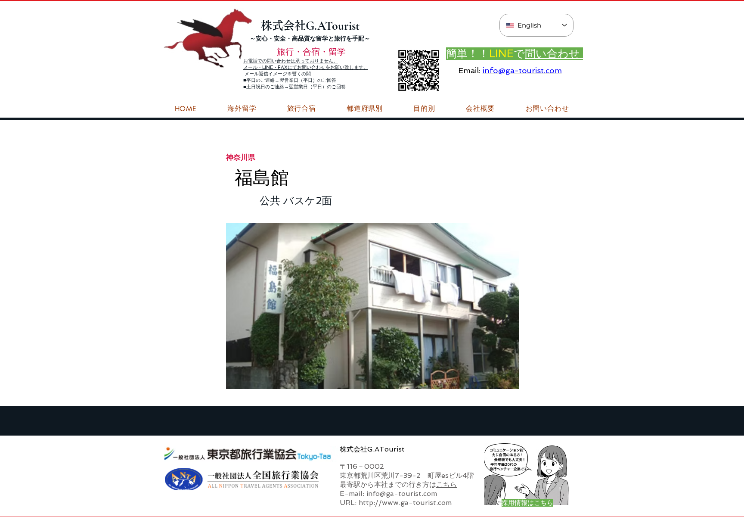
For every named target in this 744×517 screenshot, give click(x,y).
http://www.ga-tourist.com (405, 502)
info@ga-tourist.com (522, 70)
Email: (469, 70)
